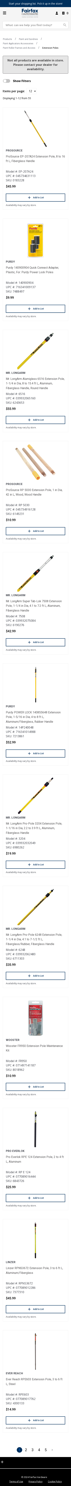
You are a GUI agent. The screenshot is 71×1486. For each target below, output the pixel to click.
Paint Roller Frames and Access (19, 48)
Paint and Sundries (28, 39)
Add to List (38, 197)
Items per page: (14, 91)
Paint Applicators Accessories (18, 43)
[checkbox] (6, 81)
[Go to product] (35, 128)
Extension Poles (50, 48)
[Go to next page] (52, 1449)
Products (7, 39)
